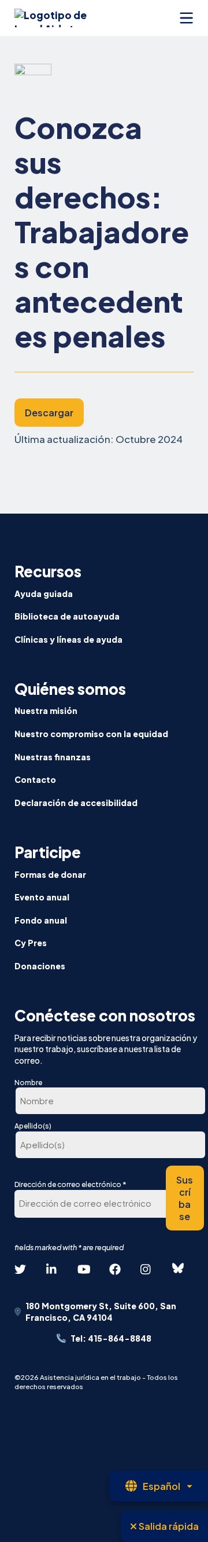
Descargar (49, 412)
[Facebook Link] (115, 1269)
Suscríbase (184, 1198)
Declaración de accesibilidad (76, 802)
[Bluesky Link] (178, 1268)
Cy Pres (30, 942)
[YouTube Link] (83, 1269)
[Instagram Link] (146, 1269)
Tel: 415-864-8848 (110, 1338)
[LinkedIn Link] (52, 1269)
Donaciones (39, 966)
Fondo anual (40, 920)
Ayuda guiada (43, 593)
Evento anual (41, 897)
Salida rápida (168, 1526)
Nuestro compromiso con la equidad (91, 733)
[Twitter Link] (20, 1269)
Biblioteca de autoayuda (67, 616)
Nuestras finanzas (52, 757)
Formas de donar (50, 874)
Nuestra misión (45, 710)
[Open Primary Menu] (186, 18)
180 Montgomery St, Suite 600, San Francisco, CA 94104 (100, 1312)
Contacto (35, 779)
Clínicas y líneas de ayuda (68, 639)
